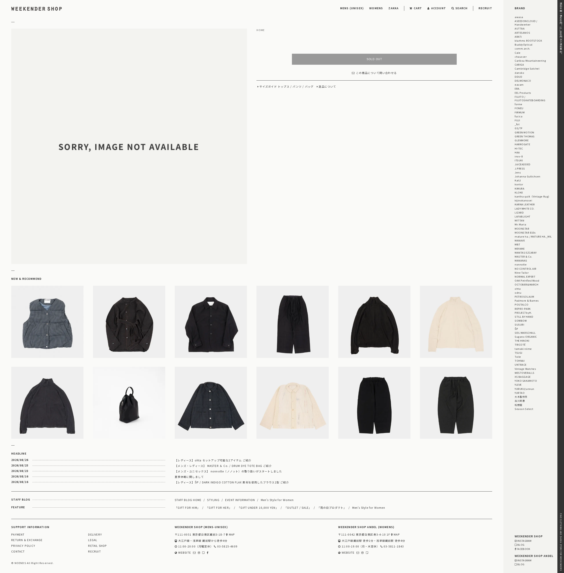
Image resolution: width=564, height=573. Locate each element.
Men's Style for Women (277, 500)
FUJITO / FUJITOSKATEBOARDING (530, 98)
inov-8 (519, 156)
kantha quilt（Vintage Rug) (532, 196)
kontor (519, 184)
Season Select (524, 409)
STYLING (213, 500)
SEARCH (461, 8)
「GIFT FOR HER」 (219, 507)
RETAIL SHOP (97, 545)
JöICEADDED (522, 164)
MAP (231, 534)
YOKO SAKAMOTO (526, 380)
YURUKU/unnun (524, 389)
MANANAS (521, 260)
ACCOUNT (438, 8)
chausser (521, 56)
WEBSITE (184, 552)
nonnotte (521, 264)
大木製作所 (521, 396)
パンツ (297, 86)
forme (518, 104)
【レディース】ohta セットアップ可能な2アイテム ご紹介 (213, 460)
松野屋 (518, 405)
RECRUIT (485, 8)
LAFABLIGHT (522, 216)
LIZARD (519, 212)
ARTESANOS (522, 32)
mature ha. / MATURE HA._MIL (533, 236)
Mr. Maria (520, 224)
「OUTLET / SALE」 (298, 507)
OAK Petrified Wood (527, 280)
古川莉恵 (520, 400)
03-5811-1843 (393, 546)
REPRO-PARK (523, 308)
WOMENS (376, 8)
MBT (517, 244)
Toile (518, 356)
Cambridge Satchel (527, 68)
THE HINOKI (522, 340)
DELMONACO (523, 80)
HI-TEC (519, 148)
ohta (518, 288)
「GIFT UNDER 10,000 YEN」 (257, 507)
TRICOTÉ (520, 344)
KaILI (518, 180)
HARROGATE (522, 144)
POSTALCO (521, 304)
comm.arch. (522, 48)
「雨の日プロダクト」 (331, 507)
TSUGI (518, 352)
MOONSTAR (522, 228)
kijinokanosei (523, 200)
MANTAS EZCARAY (526, 252)
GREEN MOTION (524, 132)
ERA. (517, 88)
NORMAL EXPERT (525, 276)
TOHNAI (520, 360)
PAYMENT (17, 534)
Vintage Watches (525, 368)
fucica (518, 116)
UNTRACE (521, 364)
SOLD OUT (374, 59)
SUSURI (519, 324)
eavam (519, 84)
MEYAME (520, 248)
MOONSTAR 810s (525, 232)
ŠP (516, 328)
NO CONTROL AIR (525, 268)
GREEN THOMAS (524, 136)
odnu (518, 292)
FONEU (519, 108)
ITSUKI (519, 160)
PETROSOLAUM (524, 296)
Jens (518, 172)
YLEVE (518, 384)
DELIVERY (95, 534)
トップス (283, 86)
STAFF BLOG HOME (188, 500)
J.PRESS (520, 168)
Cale (517, 52)
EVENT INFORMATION (240, 500)
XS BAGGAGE (523, 376)
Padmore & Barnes (527, 300)
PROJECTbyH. (523, 312)
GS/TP (519, 128)
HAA (517, 152)
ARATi (518, 36)
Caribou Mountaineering (530, 60)
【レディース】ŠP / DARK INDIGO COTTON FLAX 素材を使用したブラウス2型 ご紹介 (232, 482)
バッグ (309, 86)
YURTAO (520, 392)
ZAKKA (393, 8)
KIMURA (519, 188)
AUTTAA (520, 28)
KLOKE (519, 192)
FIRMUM (520, 112)
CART (418, 8)
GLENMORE (522, 140)
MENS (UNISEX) (352, 8)
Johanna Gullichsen (527, 176)
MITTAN (519, 220)
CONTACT (18, 551)
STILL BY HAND (524, 316)
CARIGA (519, 64)
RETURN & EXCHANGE (27, 540)
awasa (519, 17)
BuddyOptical (523, 44)
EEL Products (523, 92)
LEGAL (92, 540)
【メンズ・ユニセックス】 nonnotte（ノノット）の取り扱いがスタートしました (228, 471)
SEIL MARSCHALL (525, 332)
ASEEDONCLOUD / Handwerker (526, 22)
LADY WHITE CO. (524, 208)
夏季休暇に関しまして (189, 477)
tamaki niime (523, 348)
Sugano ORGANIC (526, 336)
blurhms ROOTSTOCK (528, 40)
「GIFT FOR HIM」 (187, 507)
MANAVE (520, 240)
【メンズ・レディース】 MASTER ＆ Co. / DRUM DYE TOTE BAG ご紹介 (223, 466)
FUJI (517, 120)
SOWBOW (521, 320)
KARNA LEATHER (525, 204)
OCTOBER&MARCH (526, 284)
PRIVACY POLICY (23, 545)
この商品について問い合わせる (376, 73)
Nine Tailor (522, 272)
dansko (519, 72)
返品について (327, 86)
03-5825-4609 (226, 546)
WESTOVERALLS (524, 372)
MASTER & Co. (523, 256)
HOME (260, 30)
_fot (517, 124)
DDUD (518, 76)
